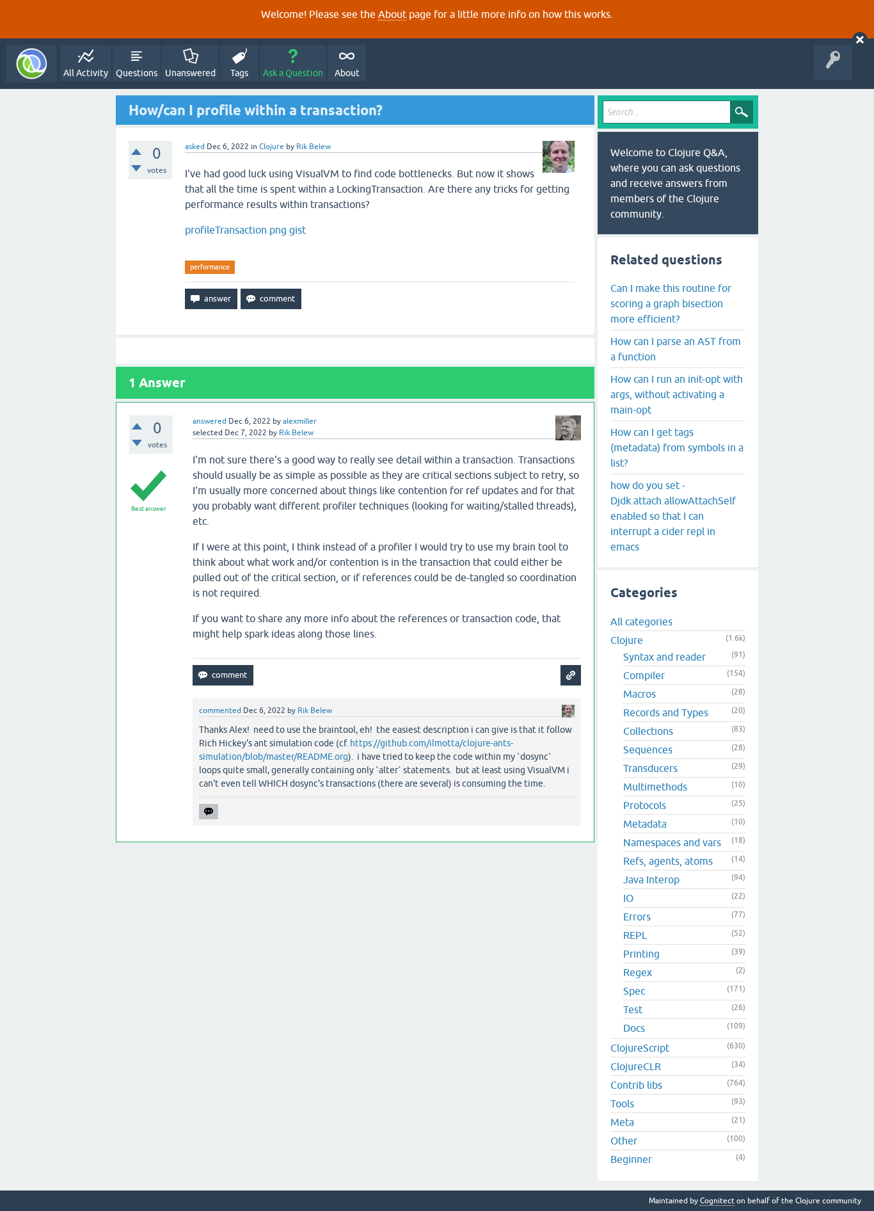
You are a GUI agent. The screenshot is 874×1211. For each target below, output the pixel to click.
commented (220, 710)
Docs (634, 1028)
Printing (641, 953)
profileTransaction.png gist (245, 230)
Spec (634, 991)
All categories (641, 621)
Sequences (647, 749)
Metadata (645, 824)
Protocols (644, 805)
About (392, 14)
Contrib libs (636, 1085)
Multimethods (655, 786)
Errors (637, 916)
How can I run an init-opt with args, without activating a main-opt (676, 394)
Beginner (631, 1159)
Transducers (650, 768)
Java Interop (651, 879)
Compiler (644, 675)
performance (210, 267)
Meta (622, 1122)
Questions (136, 73)
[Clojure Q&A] (31, 64)
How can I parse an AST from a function (675, 348)
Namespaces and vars (672, 842)
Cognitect (717, 1200)
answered (209, 421)
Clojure (271, 146)
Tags (239, 73)
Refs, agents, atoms (668, 861)
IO (628, 898)
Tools (622, 1103)
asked (195, 146)
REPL (635, 935)
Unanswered (190, 73)
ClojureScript (639, 1048)
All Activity (85, 73)
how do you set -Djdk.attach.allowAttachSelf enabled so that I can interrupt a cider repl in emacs (673, 515)
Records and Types (665, 712)
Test (632, 1009)
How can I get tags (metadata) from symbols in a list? (676, 447)
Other (623, 1140)
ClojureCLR (635, 1066)
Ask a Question (293, 73)
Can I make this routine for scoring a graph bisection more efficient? (670, 303)
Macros (639, 694)
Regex (637, 972)
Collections (648, 731)
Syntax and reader (664, 656)
